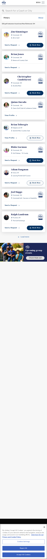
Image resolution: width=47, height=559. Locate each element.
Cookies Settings (23, 542)
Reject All (23, 548)
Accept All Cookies (23, 555)
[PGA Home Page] (4, 3)
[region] (23, 541)
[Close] (44, 527)
